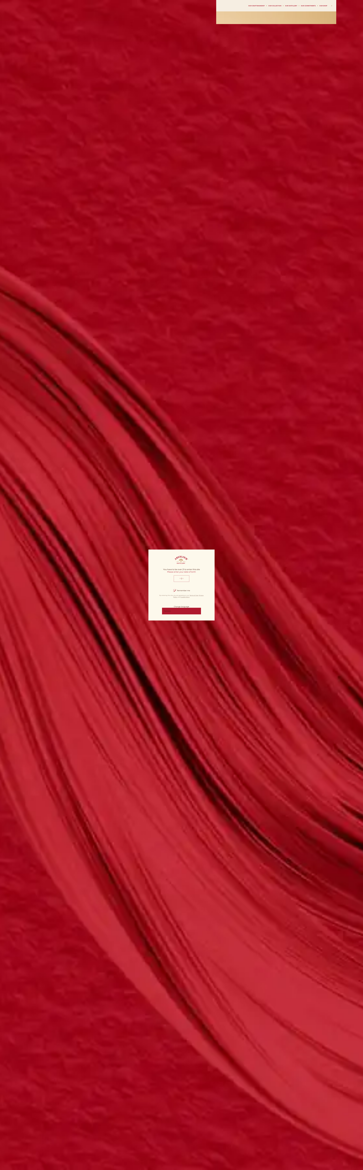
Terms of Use (194, 595)
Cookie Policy (185, 597)
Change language (181, 607)
